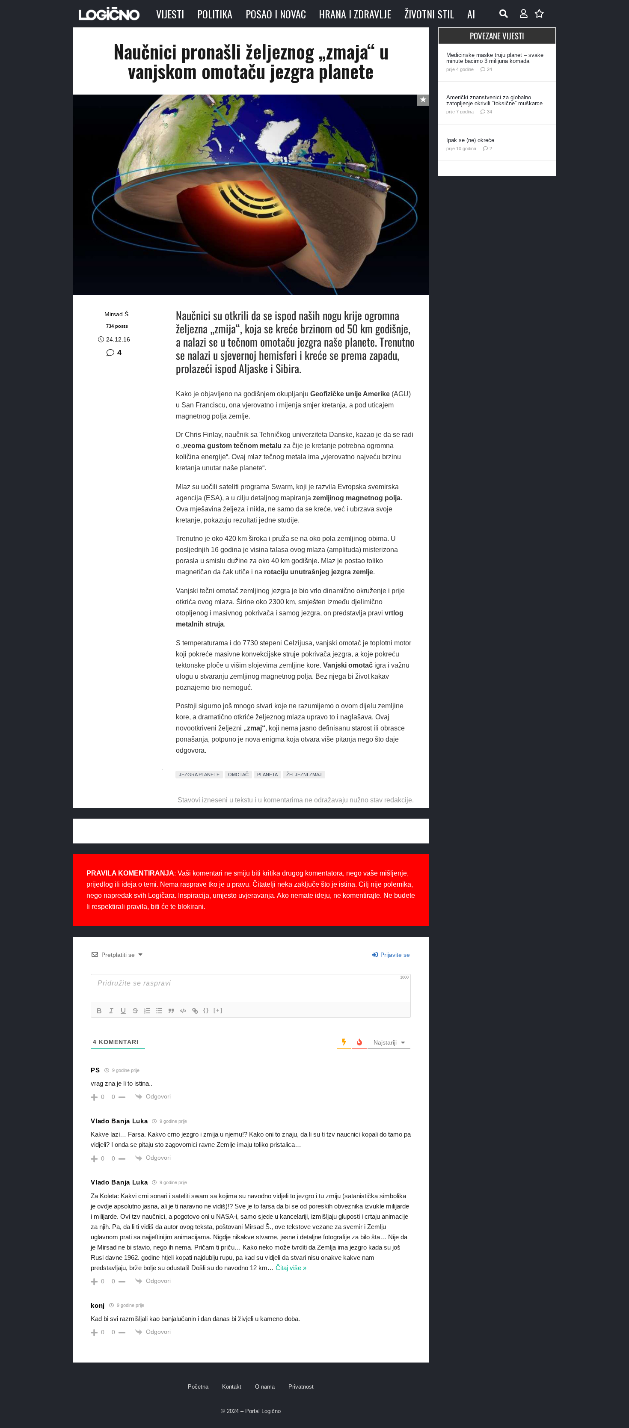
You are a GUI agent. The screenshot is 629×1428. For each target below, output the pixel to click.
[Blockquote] (171, 1011)
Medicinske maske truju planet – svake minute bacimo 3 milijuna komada (494, 58)
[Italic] (111, 1011)
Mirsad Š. (117, 314)
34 (489, 111)
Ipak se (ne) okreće (470, 140)
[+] (218, 1010)
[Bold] (99, 1011)
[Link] (195, 1011)
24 (489, 69)
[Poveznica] (524, 13)
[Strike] (135, 1011)
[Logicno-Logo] (109, 13)
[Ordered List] (147, 1011)
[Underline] (123, 1011)
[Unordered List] (159, 1011)
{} (206, 1010)
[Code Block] (183, 1011)
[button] (503, 13)
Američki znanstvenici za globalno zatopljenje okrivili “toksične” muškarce (494, 100)
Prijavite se (394, 954)
